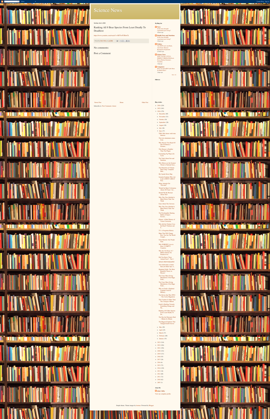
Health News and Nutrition (166, 35)
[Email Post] (117, 41)
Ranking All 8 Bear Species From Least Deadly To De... (167, 312)
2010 (159, 379)
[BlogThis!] (123, 41)
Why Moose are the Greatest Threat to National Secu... (167, 164)
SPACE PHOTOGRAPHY (167, 262)
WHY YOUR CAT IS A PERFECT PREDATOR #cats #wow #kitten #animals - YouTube (165, 59)
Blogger (151, 405)
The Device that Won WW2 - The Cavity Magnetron (167, 296)
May (160, 327)
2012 (159, 374)
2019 (159, 354)
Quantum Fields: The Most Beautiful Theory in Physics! (167, 271)
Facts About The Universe (166, 204)
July (160, 128)
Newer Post (97, 102)
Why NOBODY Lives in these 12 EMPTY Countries (166, 246)
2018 (159, 357)
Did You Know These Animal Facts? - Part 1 (166, 258)
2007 (159, 382)
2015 (159, 365)
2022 (159, 345)
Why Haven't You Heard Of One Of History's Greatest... (167, 144)
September (162, 122)
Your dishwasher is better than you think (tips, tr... (167, 265)
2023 (159, 342)
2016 (159, 362)
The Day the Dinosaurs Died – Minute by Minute (167, 318)
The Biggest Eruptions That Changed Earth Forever (167, 322)
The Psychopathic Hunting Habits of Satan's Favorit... (167, 215)
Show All (174, 74)
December (162, 114)
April (161, 330)
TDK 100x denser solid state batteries (167, 134)
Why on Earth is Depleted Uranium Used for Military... (166, 290)
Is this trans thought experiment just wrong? (164, 29)
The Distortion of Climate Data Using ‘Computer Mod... (166, 169)
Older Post (145, 102)
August (161, 125)
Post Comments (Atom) (109, 106)
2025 (159, 108)
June (160, 131)
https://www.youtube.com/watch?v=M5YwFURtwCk (111, 35)
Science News (108, 10)
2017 (159, 359)
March (161, 333)
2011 (159, 377)
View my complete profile (163, 394)
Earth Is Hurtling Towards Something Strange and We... (166, 306)
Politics (159, 44)
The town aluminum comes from (167, 139)
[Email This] (121, 41)
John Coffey (161, 391)
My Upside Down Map (165, 174)
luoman (138, 405)
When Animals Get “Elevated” (164, 184)
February (162, 336)
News (159, 27)
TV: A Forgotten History (166, 230)
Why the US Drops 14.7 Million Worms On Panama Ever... (166, 252)
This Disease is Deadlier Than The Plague (166, 150)
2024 (159, 111)
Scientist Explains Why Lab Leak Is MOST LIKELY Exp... (167, 179)
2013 (159, 371)
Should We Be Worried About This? (166, 193)
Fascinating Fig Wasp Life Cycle (166, 155)
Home (121, 102)
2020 (159, 351)
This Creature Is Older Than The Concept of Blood (167, 300)
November (162, 117)
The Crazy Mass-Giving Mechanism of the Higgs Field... (167, 277)
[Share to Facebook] (127, 41)
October (161, 119)
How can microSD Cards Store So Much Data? (166, 69)
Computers (160, 67)
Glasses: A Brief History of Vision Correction (167, 220)
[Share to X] (125, 41)
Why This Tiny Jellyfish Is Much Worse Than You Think (167, 199)
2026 (159, 105)
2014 (159, 368)
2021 (159, 348)
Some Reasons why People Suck (167, 240)
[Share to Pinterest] (129, 41)
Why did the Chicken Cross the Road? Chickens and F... (167, 226)
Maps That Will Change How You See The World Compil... (167, 235)
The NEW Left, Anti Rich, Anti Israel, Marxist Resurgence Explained (164, 47)
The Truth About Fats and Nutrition (166, 159)
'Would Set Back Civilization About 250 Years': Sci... (167, 189)
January (161, 339)
